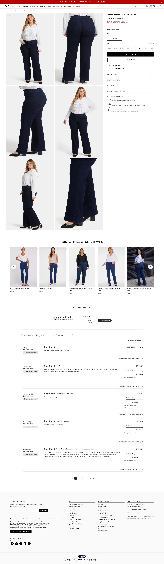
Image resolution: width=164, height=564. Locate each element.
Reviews (71, 526)
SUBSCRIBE (43, 511)
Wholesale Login (103, 530)
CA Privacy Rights (94, 561)
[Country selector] (151, 6)
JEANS (25, 6)
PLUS (49, 6)
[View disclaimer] (161, 2)
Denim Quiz (102, 506)
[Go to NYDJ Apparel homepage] (9, 6)
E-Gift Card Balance (76, 522)
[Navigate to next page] (93, 478)
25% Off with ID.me (75, 524)
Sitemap (71, 515)
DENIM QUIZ (57, 6)
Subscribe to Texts (21, 531)
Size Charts (73, 513)
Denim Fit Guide (103, 511)
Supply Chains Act (104, 522)
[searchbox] (27, 335)
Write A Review (105, 320)
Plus (115, 38)
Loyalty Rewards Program (107, 520)
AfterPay (72, 517)
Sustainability (102, 513)
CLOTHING (34, 6)
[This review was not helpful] (140, 359)
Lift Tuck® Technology (105, 515)
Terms (66, 561)
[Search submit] (147, 6)
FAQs (70, 511)
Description (112, 74)
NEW (19, 6)
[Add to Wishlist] (8, 15)
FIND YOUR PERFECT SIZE (116, 91)
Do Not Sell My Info (83, 561)
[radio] (109, 48)
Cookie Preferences (75, 528)
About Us (101, 504)
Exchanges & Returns (76, 504)
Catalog (100, 509)
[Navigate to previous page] (72, 478)
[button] (13, 267)
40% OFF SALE (78, 6)
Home (8, 11)
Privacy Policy (73, 561)
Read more (106, 457)
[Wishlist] (154, 6)
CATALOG (67, 6)
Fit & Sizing (111, 85)
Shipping (72, 509)
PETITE (42, 6)
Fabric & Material (114, 80)
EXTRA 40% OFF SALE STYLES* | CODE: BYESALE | (82, 2)
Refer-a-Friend (103, 517)
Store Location (103, 524)
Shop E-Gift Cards (75, 520)
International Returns (76, 506)
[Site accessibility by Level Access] (82, 556)
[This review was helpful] (137, 359)
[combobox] (47, 335)
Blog (99, 528)
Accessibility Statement (106, 526)
